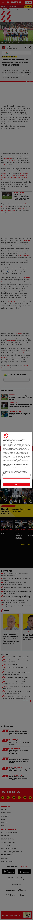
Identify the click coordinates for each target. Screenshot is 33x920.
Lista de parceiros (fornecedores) (10, 475)
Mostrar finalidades (16, 480)
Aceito (16, 484)
